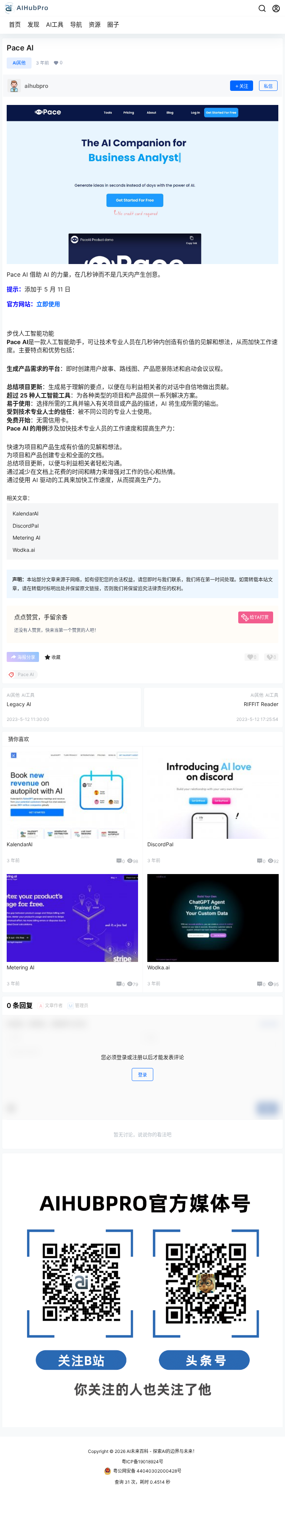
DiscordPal (26, 526)
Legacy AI (19, 704)
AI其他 (19, 63)
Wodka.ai (24, 550)
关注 (243, 86)
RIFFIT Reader (261, 704)
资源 (95, 24)
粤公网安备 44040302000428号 (147, 1471)
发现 (33, 24)
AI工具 (54, 24)
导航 (76, 24)
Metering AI (26, 537)
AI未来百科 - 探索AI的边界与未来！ (161, 1451)
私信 (268, 86)
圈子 (113, 24)
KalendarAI (26, 513)
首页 (15, 24)
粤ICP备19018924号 (142, 1461)
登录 (142, 1075)
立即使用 (48, 304)
